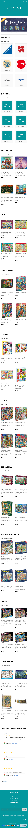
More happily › (4, 338)
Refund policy (14, 800)
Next (26, 25)
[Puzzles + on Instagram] (25, 819)
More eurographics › (5, 665)
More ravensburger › (5, 154)
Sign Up (24, 809)
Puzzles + (14, 823)
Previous (2, 25)
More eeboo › (4, 404)
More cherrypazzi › (5, 274)
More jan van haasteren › (7, 538)
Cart (26, 1)
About (14, 795)
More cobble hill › (5, 470)
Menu (4, 1)
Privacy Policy (6, 815)
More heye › (4, 218)
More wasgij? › (4, 605)
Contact (14, 796)
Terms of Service (14, 798)
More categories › (5, 41)
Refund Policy (13, 815)
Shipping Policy (20, 815)
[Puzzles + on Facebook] (23, 819)
